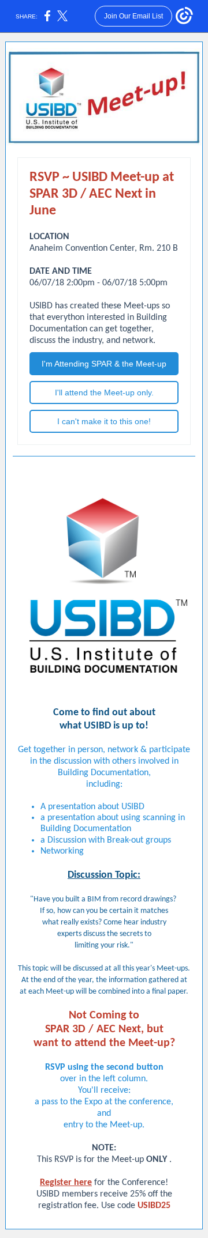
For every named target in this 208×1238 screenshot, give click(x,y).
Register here (66, 1182)
